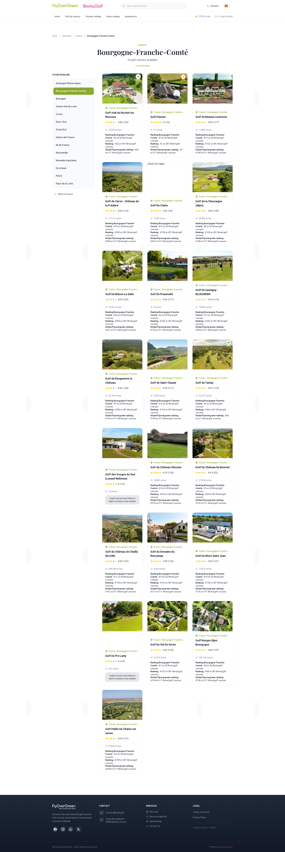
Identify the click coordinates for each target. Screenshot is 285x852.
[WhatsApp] (71, 829)
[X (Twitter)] (78, 829)
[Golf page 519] (122, 624)
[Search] (123, 5)
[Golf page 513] (213, 530)
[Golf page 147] (213, 90)
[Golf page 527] (167, 528)
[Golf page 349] (167, 268)
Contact (214, 6)
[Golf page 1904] (213, 177)
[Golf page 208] (213, 616)
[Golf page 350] (213, 266)
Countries (66, 36)
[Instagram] (63, 829)
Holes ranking (112, 16)
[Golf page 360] (122, 354)
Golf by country (72, 16)
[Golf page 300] (122, 446)
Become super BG (158, 816)
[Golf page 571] (122, 705)
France (79, 36)
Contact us (155, 826)
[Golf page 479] (213, 443)
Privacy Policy (199, 817)
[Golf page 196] (167, 179)
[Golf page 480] (122, 528)
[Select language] (228, 6)
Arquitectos (131, 16)
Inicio (57, 16)
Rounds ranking (93, 16)
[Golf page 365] (167, 356)
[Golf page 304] (122, 268)
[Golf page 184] (122, 177)
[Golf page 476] (167, 443)
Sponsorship (156, 821)
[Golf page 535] (167, 618)
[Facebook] (55, 829)
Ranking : (110, 144)
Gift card (154, 812)
